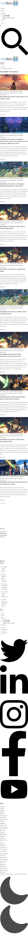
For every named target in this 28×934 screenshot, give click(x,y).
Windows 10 (3, 864)
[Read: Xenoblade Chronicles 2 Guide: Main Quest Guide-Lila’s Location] (14, 382)
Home (2, 8)
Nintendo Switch (13, 93)
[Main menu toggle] (2, 63)
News (2, 10)
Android (2, 808)
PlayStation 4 (3, 844)
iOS (6, 825)
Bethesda (2, 812)
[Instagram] (14, 730)
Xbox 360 (5, 868)
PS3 (1, 847)
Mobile (5, 834)
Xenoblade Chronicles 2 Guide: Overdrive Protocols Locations (10, 355)
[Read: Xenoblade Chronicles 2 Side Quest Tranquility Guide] (14, 425)
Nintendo (6, 93)
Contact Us (3, 631)
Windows (2, 862)
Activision (2, 806)
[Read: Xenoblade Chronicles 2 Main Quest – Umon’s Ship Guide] (14, 212)
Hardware (2, 825)
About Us (3, 627)
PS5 (1, 849)
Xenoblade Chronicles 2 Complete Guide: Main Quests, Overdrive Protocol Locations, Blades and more (14, 141)
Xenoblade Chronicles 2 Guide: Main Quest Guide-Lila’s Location (12, 398)
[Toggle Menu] (8, 16)
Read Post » (3, 114)
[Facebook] (14, 775)
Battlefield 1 (2, 810)
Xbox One (2, 870)
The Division (2, 855)
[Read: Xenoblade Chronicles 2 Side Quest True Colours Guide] (14, 82)
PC (2, 842)
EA (4, 819)
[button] (6, 16)
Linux (1, 827)
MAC (4, 827)
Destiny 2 (2, 819)
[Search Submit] (0, 26)
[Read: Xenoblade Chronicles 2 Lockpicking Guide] (14, 254)
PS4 (3, 848)
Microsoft (2, 830)
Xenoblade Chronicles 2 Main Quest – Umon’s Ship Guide (13, 227)
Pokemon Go (3, 845)
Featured (3, 14)
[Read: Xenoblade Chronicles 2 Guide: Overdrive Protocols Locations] (14, 339)
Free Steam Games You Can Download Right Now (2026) (4, 603)
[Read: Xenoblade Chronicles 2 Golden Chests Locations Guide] (14, 297)
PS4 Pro (6, 847)
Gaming (2, 93)
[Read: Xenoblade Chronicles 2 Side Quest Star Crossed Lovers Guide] (14, 467)
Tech (2, 12)
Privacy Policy (4, 629)
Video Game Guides (10, 18)
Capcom (4, 817)
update (5, 861)
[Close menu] (1, 610)
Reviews (3, 19)
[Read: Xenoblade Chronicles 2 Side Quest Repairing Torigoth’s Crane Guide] (14, 169)
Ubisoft (1, 857)
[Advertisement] (12, 517)
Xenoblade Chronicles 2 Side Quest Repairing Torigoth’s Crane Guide (12, 185)
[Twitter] (14, 664)
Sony (2, 851)
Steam (3, 853)
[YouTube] (14, 801)
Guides (3, 16)
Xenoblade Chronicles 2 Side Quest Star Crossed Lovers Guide (13, 483)
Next (4, 503)
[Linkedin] (14, 697)
